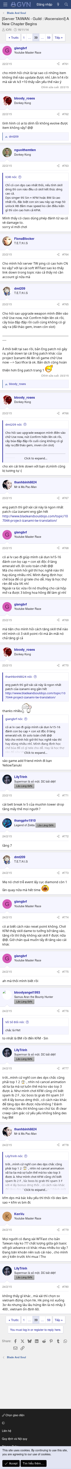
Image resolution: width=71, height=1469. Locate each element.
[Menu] (5, 4)
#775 (65, 972)
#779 (65, 1230)
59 (48, 37)
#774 (65, 917)
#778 (65, 1145)
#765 (65, 304)
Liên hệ (6, 1431)
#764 (65, 254)
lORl (8, 29)
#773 (65, 873)
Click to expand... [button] (35, 458)
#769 (65, 620)
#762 (65, 114)
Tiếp (57, 37)
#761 (65, 64)
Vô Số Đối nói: (14, 1022)
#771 (65, 795)
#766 (65, 413)
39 (35, 37)
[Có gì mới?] (58, 4)
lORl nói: (11, 177)
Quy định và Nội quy (14, 1439)
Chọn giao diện (14, 1415)
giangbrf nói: (14, 719)
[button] (35, 1423)
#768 (65, 548)
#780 (65, 1287)
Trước (15, 37)
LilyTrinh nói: (14, 1156)
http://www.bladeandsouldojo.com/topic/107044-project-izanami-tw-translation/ (35, 518)
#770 (65, 665)
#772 (65, 836)
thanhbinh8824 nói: (18, 677)
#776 (65, 1011)
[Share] (58, 64)
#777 (65, 1068)
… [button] (29, 37)
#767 (65, 498)
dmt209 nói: (13, 424)
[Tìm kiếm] (66, 4)
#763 (65, 166)
